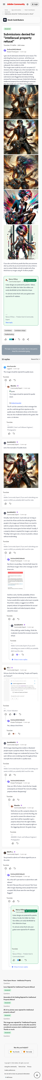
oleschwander (11, 366)
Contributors (8, 330)
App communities (16, 10)
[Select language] (27, 4)
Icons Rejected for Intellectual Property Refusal (19, 987)
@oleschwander (16, 403)
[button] (4, 5)
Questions (7, 12)
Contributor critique (20, 330)
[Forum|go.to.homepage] (16, 4)
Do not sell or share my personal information (17, 1074)
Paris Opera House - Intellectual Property (17, 980)
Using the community (10, 1066)
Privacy (29, 1066)
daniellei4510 (11, 442)
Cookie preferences (9, 1070)
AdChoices (9, 1077)
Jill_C (8, 668)
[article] (21, 373)
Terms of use (21, 1066)
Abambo (13, 386)
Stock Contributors (30, 10)
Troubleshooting (9, 334)
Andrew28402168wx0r (14, 49)
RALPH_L (10, 852)
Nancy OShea (13, 279)
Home (6, 10)
